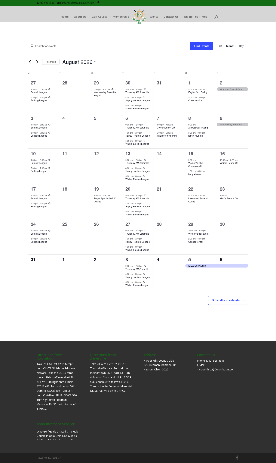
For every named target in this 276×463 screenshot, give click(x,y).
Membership (121, 16)
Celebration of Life (166, 127)
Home (65, 16)
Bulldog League (39, 100)
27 (33, 82)
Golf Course (99, 16)
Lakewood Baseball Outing (198, 200)
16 (222, 153)
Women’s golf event (198, 233)
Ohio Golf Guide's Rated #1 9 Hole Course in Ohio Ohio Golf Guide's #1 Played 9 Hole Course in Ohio (57, 436)
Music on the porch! (167, 135)
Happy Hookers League (137, 100)
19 (96, 189)
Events (153, 16)
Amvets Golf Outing (198, 127)
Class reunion (195, 100)
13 (127, 153)
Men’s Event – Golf (229, 198)
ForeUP (56, 458)
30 (127, 82)
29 (96, 82)
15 (190, 153)
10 (33, 153)
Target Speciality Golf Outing (104, 200)
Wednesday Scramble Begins (105, 93)
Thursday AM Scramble (137, 92)
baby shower (194, 174)
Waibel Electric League (137, 108)
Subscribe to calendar (226, 300)
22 (190, 189)
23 (222, 189)
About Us (80, 16)
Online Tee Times (195, 16)
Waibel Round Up (229, 162)
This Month (51, 61)
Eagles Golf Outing (197, 92)
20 (127, 189)
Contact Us (171, 16)
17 (33, 189)
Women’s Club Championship (195, 164)
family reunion (195, 135)
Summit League (39, 92)
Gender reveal (195, 241)
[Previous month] (30, 62)
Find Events (201, 46)
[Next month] (37, 62)
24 (33, 224)
